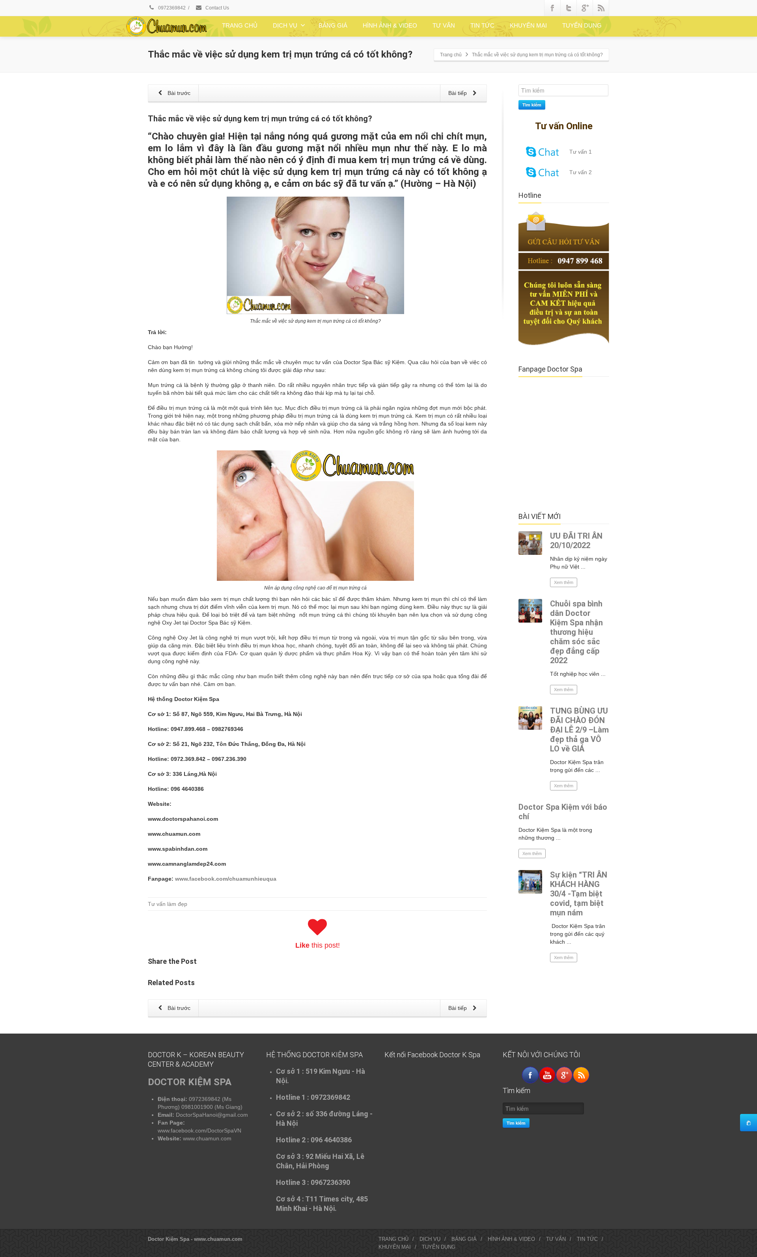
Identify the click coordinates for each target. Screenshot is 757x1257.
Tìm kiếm (531, 105)
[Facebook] (552, 8)
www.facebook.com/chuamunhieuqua (225, 879)
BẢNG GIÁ (333, 25)
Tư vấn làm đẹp (167, 904)
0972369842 (171, 8)
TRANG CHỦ (239, 25)
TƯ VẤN (444, 25)
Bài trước (178, 93)
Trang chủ (451, 55)
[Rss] (601, 8)
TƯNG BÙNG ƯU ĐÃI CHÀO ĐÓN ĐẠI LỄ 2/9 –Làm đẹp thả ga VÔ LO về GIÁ (579, 729)
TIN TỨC (482, 25)
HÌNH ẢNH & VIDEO (390, 25)
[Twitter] (568, 8)
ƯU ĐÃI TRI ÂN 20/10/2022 (576, 540)
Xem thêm (563, 582)
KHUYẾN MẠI (528, 25)
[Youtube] (547, 1075)
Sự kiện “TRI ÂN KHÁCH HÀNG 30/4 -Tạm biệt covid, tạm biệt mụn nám (578, 893)
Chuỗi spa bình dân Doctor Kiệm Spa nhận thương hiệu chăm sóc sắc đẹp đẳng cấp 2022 (576, 632)
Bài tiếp (458, 93)
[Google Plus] (585, 8)
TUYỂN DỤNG (582, 25)
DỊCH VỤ (285, 25)
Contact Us (216, 8)
